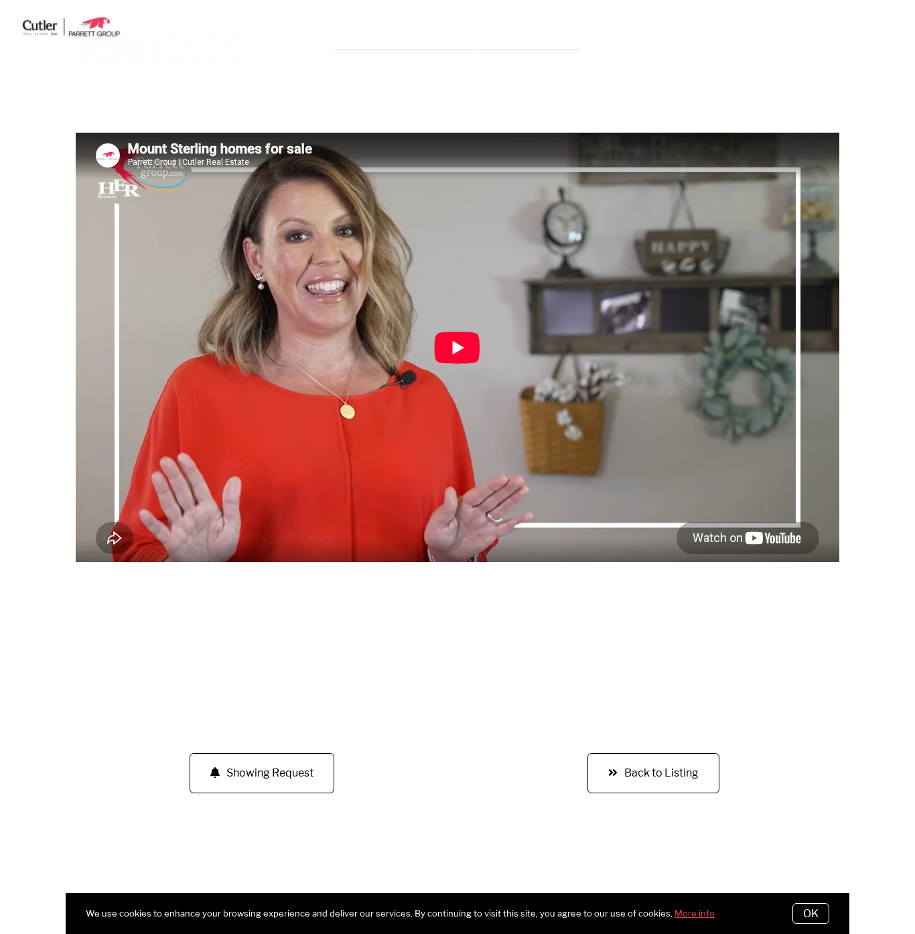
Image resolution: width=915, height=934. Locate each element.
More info (695, 913)
